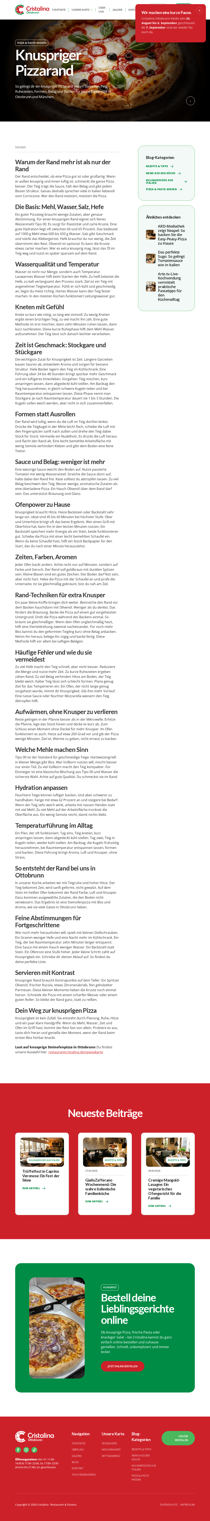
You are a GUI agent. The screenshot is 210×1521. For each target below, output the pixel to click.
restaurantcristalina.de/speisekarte (75, 1052)
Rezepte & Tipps (141, 1449)
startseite (59, 10)
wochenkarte (111, 1449)
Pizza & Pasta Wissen (140, 1477)
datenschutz (169, 1504)
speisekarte (109, 1443)
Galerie (117, 10)
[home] (32, 10)
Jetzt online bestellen (122, 1366)
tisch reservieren (84, 1474)
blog (75, 1462)
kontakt (134, 10)
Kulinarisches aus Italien (144, 1467)
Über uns (101, 9)
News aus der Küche (141, 1457)
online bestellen (181, 1438)
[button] (82, 10)
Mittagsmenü (111, 1456)
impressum (187, 1504)
